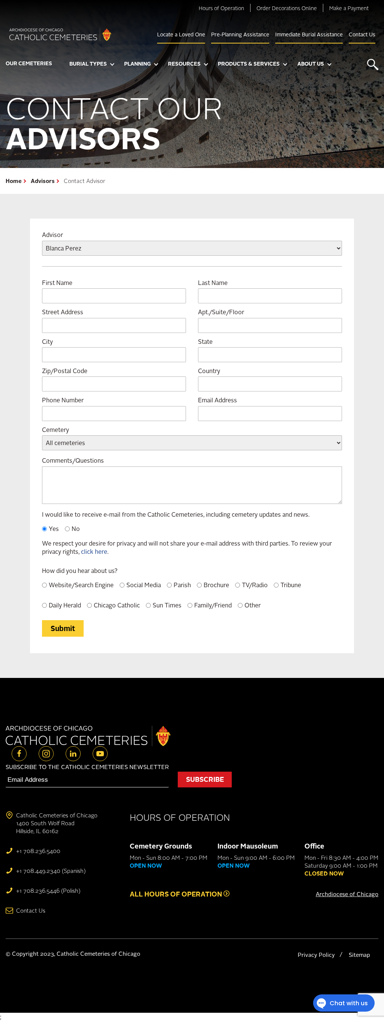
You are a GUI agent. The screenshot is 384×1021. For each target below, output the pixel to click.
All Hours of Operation (177, 894)
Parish (182, 585)
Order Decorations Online (286, 8)
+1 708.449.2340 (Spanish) (51, 870)
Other (252, 605)
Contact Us (362, 34)
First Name (57, 282)
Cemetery (55, 429)
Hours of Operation (221, 8)
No (76, 528)
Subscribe (205, 779)
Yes (54, 528)
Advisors (43, 180)
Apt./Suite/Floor (221, 312)
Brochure (216, 585)
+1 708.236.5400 (38, 851)
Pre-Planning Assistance (240, 34)
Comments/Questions (73, 460)
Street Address (62, 312)
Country (209, 371)
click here (94, 551)
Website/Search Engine (81, 585)
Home (14, 180)
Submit (63, 628)
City (47, 341)
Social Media (143, 585)
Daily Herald (65, 605)
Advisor (52, 234)
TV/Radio (255, 585)
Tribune (290, 585)
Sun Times (167, 605)
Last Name (213, 282)
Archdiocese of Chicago (347, 894)
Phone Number (63, 400)
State (205, 341)
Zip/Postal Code (64, 371)
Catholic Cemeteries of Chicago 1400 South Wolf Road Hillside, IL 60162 (57, 823)
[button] (91, 64)
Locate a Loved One (181, 34)
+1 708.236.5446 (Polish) (48, 890)
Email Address (217, 400)
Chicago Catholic (117, 605)
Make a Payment (349, 8)
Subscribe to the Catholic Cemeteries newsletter (87, 767)
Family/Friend (213, 605)
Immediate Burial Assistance (309, 34)
